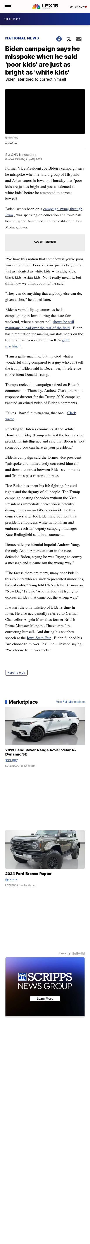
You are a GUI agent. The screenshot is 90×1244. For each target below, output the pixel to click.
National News (22, 38)
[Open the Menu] (7, 6)
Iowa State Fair (39, 637)
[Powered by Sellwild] (78, 953)
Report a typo (16, 672)
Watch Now (77, 6)
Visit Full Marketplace (70, 701)
